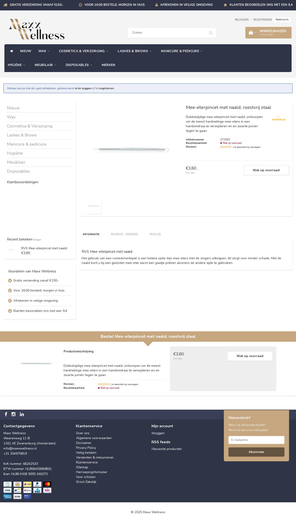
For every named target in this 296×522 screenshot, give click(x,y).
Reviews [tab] (117, 234)
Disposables (78, 65)
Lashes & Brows (133, 51)
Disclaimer (83, 443)
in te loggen (83, 88)
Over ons (82, 433)
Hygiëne (15, 65)
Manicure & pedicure (180, 51)
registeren (106, 88)
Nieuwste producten (167, 449)
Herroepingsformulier (91, 472)
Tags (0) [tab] (155, 234)
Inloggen (158, 433)
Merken (108, 65)
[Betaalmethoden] (27, 490)
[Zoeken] (212, 31)
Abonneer (256, 452)
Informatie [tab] (91, 234)
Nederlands (282, 19)
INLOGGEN (242, 20)
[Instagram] (14, 414)
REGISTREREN (262, 20)
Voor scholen (86, 477)
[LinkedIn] (22, 414)
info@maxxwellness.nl (20, 448)
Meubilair (44, 65)
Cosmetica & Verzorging (82, 51)
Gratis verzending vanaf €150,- (36, 5)
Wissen (37, 239)
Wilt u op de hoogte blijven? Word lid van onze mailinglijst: (248, 427)
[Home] (10, 51)
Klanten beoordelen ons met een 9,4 (261, 5)
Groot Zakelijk (86, 482)
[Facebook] (6, 414)
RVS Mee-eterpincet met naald (44, 248)
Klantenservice (87, 462)
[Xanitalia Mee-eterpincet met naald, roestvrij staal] (93, 206)
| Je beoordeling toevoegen (247, 147)
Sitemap (82, 467)
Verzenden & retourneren (95, 457)
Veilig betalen (86, 452)
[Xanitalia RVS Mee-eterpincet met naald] (11, 250)
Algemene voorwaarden (94, 438)
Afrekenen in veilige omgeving (186, 5)
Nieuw (25, 51)
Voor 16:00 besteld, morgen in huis (115, 5)
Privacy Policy (86, 448)
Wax (42, 51)
